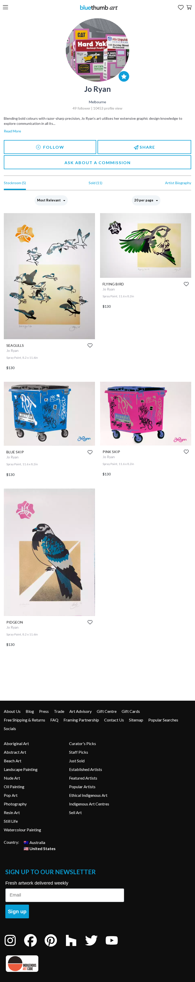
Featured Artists (83, 778)
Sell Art (75, 812)
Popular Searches (163, 719)
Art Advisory (80, 711)
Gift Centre (107, 711)
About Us (12, 711)
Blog (30, 711)
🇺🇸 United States (40, 848)
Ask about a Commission (97, 162)
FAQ (54, 719)
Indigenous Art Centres (89, 803)
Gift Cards (131, 711)
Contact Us (114, 719)
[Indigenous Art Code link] (65, 963)
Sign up (17, 911)
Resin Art (12, 812)
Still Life (11, 821)
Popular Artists (82, 786)
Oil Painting (14, 786)
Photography (15, 803)
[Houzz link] (75, 947)
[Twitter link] (95, 947)
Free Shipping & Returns (24, 719)
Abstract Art (15, 752)
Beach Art (12, 760)
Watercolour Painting (22, 829)
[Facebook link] (34, 947)
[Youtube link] (115, 947)
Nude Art (12, 778)
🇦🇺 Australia (34, 842)
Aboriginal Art (16, 743)
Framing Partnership (81, 719)
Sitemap (136, 719)
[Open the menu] (5, 7)
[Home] (99, 7)
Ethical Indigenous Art (88, 795)
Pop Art (11, 795)
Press (44, 711)
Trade (59, 711)
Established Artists (85, 769)
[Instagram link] (14, 947)
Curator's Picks (82, 743)
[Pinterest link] (54, 947)
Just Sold (77, 760)
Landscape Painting (21, 769)
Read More (12, 131)
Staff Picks (78, 752)
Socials (10, 728)
